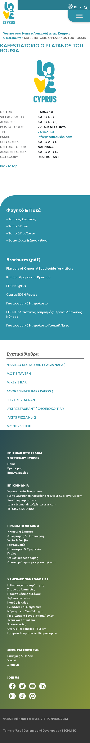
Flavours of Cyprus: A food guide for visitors (39, 268)
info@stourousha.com (55, 137)
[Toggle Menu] (79, 16)
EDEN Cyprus (16, 286)
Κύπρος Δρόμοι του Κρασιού (28, 277)
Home (26, 33)
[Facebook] (12, 686)
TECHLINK (69, 730)
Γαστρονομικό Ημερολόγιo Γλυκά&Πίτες (37, 325)
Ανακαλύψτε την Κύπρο (50, 33)
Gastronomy (12, 37)
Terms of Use (12, 730)
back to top (8, 166)
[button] (86, 7)
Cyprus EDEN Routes (21, 294)
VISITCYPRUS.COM (54, 718)
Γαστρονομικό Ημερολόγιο (27, 303)
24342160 (46, 132)
